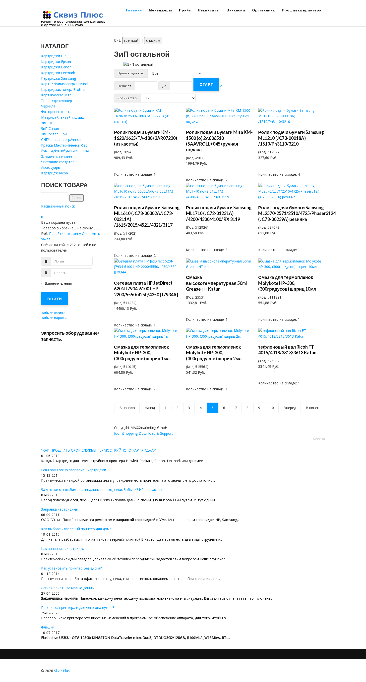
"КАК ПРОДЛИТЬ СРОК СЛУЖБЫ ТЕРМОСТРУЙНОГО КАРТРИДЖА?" (99, 450)
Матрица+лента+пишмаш (63, 117)
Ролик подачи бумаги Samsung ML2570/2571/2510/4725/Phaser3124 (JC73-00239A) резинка (297, 213)
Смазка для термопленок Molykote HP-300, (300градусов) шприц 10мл (287, 283)
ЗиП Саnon (50, 128)
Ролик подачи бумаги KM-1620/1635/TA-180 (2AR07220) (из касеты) (145, 138)
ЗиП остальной (54, 134)
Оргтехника (263, 10)
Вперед (290, 407)
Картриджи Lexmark (58, 72)
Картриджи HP (53, 55)
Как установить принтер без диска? (71, 568)
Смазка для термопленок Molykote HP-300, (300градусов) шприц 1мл (142, 352)
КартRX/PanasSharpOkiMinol (64, 83)
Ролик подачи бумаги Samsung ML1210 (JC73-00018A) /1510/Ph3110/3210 (291, 138)
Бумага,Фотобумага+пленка (65, 150)
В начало (127, 407)
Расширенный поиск (58, 206)
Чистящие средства (57, 161)
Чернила (48, 106)
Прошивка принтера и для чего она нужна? (77, 607)
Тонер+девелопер (56, 100)
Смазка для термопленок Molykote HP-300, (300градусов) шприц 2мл (214, 352)
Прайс (185, 10)
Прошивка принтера (301, 10)
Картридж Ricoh (54, 173)
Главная (134, 10)
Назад (150, 407)
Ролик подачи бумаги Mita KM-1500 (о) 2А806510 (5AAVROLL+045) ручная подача (219, 140)
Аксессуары (51, 167)
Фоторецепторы (55, 111)
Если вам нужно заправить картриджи (73, 470)
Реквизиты (209, 10)
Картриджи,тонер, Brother (63, 89)
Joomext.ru (318, 439)
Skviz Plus (62, 670)
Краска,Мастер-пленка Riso (64, 145)
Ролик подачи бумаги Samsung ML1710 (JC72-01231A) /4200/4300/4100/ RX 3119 (219, 213)
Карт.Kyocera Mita (56, 95)
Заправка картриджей (59, 509)
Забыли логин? (52, 313)
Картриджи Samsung (58, 78)
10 (272, 407)
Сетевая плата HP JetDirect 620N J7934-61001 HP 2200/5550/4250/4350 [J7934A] (146, 288)
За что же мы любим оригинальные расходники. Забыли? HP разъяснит (102, 489)
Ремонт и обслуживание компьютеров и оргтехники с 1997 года (73, 23)
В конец (312, 407)
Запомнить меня (58, 283)
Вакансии (236, 10)
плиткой (131, 40)
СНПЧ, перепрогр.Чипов (61, 139)
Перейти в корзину (65, 233)
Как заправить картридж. (62, 548)
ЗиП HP (47, 122)
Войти (54, 299)
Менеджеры (160, 10)
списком (153, 40)
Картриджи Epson (56, 61)
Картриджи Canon (56, 67)
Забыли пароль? (54, 317)
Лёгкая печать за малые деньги (68, 587)
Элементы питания (57, 156)
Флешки (47, 627)
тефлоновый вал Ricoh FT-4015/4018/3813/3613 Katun (287, 349)
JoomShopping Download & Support (143, 433)
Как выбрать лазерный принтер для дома (76, 528)
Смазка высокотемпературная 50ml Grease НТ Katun (216, 283)
